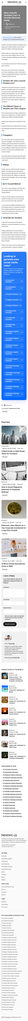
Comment (6, 587)
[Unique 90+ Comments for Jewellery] (4, 700)
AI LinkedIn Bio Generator (10, 788)
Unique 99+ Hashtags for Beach (17, 691)
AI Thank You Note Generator (8, 992)
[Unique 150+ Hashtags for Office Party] (4, 744)
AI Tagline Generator (9, 808)
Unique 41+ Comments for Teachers (17, 735)
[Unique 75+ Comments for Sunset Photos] (4, 711)
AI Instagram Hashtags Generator (13, 786)
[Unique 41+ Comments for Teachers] (4, 733)
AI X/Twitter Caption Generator (12, 813)
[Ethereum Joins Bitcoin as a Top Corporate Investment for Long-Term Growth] (14, 509)
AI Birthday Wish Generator (7, 1004)
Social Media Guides (6, 869)
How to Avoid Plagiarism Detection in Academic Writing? (11, 489)
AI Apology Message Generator (8, 1000)
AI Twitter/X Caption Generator (8, 942)
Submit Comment (10, 624)
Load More (14, 826)
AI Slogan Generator (9, 805)
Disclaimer (3, 901)
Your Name (6, 599)
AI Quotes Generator (9, 802)
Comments (4, 856)
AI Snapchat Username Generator (9, 995)
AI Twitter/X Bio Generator (7, 935)
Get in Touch (4, 907)
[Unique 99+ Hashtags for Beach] (4, 688)
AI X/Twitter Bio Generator (11, 810)
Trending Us (8, 1017)
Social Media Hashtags (6, 866)
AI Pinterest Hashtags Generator (12, 799)
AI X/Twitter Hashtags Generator (12, 816)
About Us (3, 889)
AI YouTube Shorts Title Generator (9, 985)
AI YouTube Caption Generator (8, 966)
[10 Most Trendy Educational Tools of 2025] (14, 547)
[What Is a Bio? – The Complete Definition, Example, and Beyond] (4, 676)
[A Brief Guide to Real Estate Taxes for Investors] (14, 435)
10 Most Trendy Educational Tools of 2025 (13, 565)
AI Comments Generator (10, 769)
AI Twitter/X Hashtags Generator (9, 956)
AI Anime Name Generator (7, 997)
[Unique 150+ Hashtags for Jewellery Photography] (4, 755)
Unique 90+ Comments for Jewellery (17, 702)
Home (4, 37)
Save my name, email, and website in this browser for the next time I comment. (14, 617)
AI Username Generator (7, 1009)
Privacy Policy (4, 904)
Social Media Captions (6, 858)
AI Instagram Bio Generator (11, 780)
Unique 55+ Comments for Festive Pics (17, 724)
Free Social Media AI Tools (7, 886)
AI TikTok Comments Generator (8, 978)
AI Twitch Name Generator (7, 990)
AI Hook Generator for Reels (8, 1002)
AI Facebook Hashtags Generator (13, 777)
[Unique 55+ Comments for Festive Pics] (4, 722)
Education (10, 37)
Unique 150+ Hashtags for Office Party (17, 746)
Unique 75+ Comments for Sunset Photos (17, 713)
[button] (2, 2)
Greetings (3, 874)
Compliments (4, 861)
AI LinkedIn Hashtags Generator (12, 794)
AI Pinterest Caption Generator (12, 797)
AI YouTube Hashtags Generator (9, 968)
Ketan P (13, 708)
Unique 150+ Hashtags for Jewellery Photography (17, 757)
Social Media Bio (5, 864)
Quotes (3, 871)
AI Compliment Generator (10, 772)
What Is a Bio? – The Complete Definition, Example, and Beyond (16, 679)
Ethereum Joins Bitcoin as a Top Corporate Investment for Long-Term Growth (13, 527)
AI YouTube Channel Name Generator (10, 973)
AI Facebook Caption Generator (12, 775)
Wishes (3, 877)
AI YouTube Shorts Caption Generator (10, 976)
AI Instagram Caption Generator (12, 783)
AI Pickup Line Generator (7, 1007)
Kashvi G (13, 686)
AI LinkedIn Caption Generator (12, 791)
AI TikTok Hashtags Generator (8, 980)
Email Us (3, 894)
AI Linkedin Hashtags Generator (9, 949)
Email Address (7, 607)
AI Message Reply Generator (8, 988)
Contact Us (4, 892)
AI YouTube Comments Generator (9, 964)
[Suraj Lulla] (8, 638)
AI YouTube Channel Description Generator (11, 971)
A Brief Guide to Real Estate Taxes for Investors (13, 452)
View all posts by (11, 657)
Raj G (12, 673)
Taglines (3, 879)
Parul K (12, 719)
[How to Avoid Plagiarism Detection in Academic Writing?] (14, 471)
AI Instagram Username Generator (9, 961)
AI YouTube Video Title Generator (9, 983)
